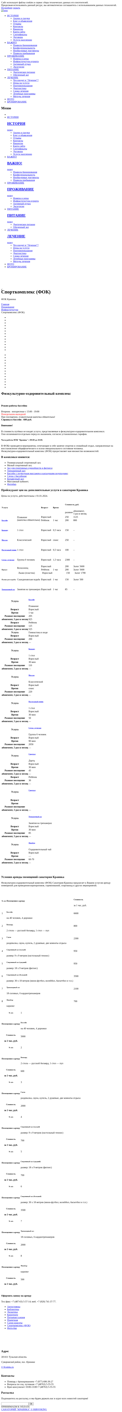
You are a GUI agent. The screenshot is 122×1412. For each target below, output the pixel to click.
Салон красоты (14, 1323)
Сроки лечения (20, 91)
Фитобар (11, 484)
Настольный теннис (9, 550)
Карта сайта (19, 32)
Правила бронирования (25, 45)
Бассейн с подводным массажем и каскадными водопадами (37, 473)
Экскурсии (18, 67)
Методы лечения (21, 96)
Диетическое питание (24, 72)
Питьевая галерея (16, 1317)
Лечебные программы (24, 93)
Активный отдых (22, 64)
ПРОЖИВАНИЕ (15, 56)
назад (10, 130)
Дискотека (12, 1312)
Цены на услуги (21, 83)
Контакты (18, 26)
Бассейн (5, 520)
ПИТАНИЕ (13, 69)
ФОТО (10, 99)
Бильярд (5, 530)
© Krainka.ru (7, 1367)
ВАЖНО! (12, 42)
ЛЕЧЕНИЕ (12, 77)
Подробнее (6, 8)
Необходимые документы (26, 50)
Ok (31, 1404)
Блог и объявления (22, 21)
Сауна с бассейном (16, 476)
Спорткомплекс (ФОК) (18, 1325)
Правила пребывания (24, 53)
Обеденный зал (21, 75)
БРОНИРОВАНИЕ (17, 102)
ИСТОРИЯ (13, 15)
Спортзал (32, 754)
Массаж (5, 540)
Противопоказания (22, 85)
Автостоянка (13, 1306)
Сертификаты (20, 34)
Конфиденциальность (24, 48)
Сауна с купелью (8, 560)
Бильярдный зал (15, 479)
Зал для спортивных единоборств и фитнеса (29, 468)
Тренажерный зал (16, 470)
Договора (18, 37)
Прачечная (12, 1320)
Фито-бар (12, 1328)
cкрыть (16, 8)
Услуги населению (22, 40)
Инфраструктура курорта (26, 61)
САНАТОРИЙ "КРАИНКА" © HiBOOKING (24, 1409)
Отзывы (17, 23)
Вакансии (18, 29)
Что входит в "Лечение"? (26, 80)
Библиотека (13, 1309)
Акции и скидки (21, 18)
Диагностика (19, 88)
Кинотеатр (12, 1314)
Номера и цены (21, 58)
